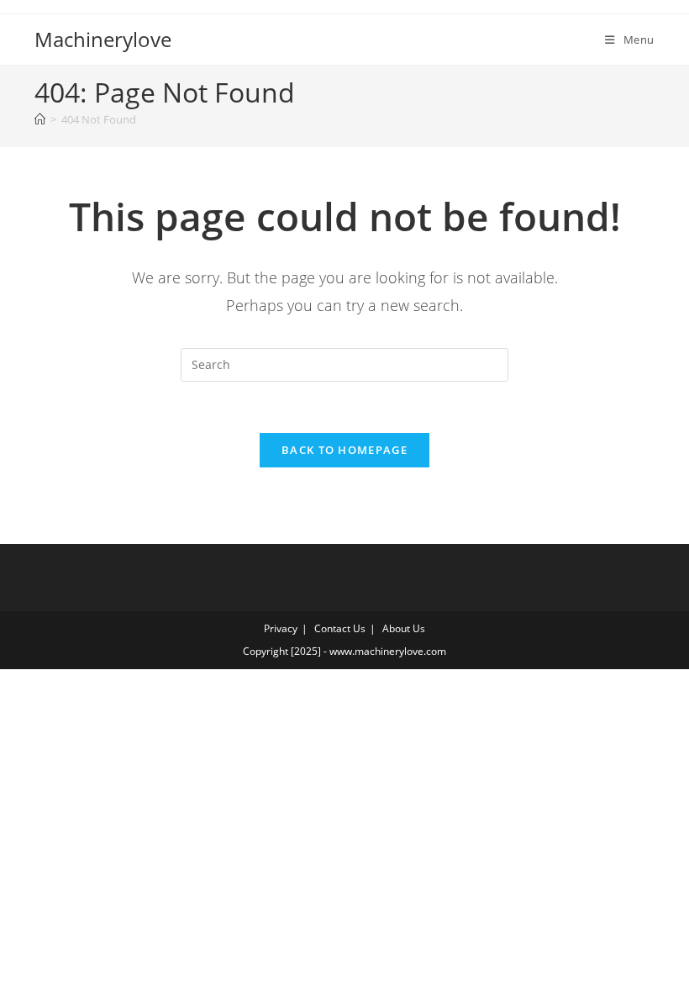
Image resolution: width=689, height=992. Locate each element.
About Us (403, 628)
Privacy (280, 628)
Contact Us (340, 628)
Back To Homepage (344, 449)
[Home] (39, 119)
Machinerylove (102, 39)
